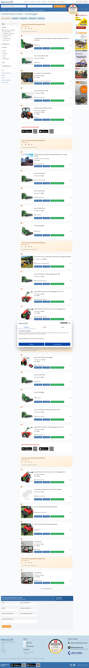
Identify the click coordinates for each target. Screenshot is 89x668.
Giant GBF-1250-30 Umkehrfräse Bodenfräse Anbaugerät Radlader (52, 256)
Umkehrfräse (38, 541)
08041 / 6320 (59, 599)
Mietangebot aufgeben (82, 1)
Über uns (3, 643)
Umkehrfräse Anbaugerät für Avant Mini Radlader (48, 489)
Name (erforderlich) (25, 602)
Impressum (4, 652)
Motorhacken (32, 18)
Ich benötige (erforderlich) (26, 613)
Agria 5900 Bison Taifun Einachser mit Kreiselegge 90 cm (50, 309)
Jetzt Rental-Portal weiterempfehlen (8, 642)
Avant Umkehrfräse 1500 (41, 56)
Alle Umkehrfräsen (6, 18)
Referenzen (44, 1)
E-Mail (3, 608)
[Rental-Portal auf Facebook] (71, 665)
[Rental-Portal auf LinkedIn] (74, 665)
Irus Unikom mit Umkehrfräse (42, 73)
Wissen (3, 648)
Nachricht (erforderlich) (7, 619)
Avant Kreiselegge (39, 225)
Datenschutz (4, 650)
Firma (3, 602)
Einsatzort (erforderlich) (7, 613)
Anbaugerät (15, 18)
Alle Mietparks (32, 1)
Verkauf (59, 1)
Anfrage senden (6, 626)
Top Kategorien (84, 10)
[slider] (22, 31)
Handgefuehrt (23, 18)
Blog (3, 647)
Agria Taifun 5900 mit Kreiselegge (43, 357)
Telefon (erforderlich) (25, 608)
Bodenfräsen (41, 18)
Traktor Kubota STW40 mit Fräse (43, 108)
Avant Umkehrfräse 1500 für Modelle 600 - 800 (47, 274)
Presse (3, 645)
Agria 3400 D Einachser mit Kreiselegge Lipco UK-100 (48, 291)
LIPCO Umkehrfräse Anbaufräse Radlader (45, 507)
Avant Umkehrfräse (39, 173)
